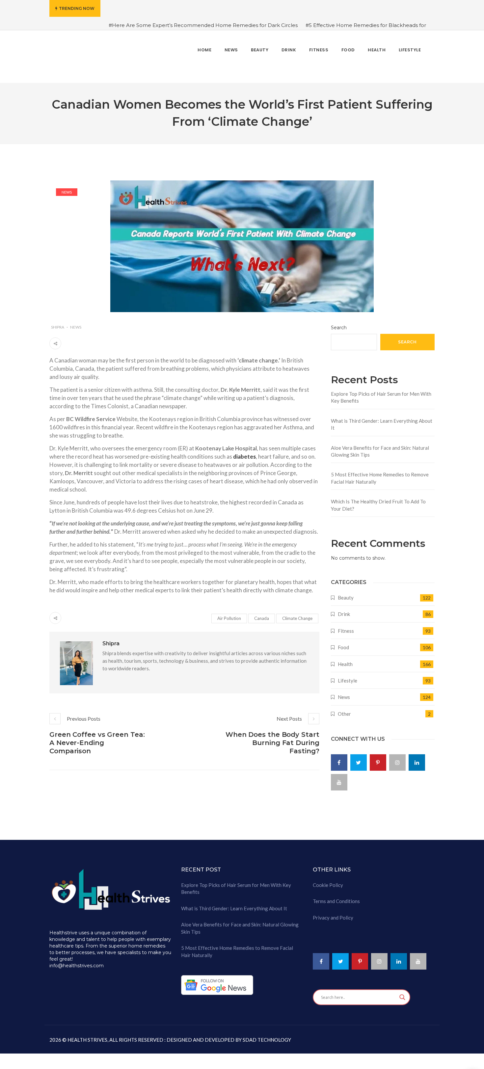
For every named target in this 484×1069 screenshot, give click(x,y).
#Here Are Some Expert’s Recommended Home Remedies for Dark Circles (203, 25)
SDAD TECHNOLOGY (266, 1036)
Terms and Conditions (336, 897)
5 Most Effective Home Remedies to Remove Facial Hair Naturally (380, 474)
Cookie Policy (328, 881)
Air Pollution (229, 614)
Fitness (346, 626)
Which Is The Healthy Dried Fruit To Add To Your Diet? (378, 500)
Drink (344, 610)
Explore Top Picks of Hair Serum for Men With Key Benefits (381, 393)
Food (343, 643)
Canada (261, 614)
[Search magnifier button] (402, 993)
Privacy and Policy (333, 913)
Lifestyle (347, 677)
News (67, 188)
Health (345, 660)
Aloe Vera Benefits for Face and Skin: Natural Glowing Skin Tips (380, 447)
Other (344, 710)
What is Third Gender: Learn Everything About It (381, 420)
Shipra (57, 323)
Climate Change (297, 614)
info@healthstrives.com (76, 962)
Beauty (346, 594)
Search (339, 324)
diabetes (244, 452)
